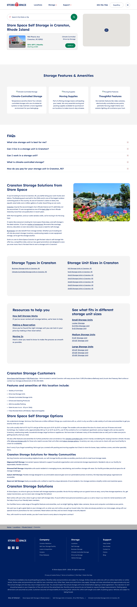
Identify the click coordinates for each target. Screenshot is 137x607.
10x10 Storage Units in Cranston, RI (80, 275)
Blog (104, 555)
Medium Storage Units (83, 334)
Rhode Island (27, 527)
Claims (105, 552)
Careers (42, 552)
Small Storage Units (82, 319)
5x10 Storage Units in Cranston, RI (80, 272)
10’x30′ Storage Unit (80, 355)
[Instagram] (13, 548)
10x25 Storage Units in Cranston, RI (80, 285)
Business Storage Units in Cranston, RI (26, 268)
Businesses (11, 231)
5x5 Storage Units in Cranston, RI (80, 268)
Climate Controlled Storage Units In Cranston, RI (103, 598)
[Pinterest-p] (17, 548)
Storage (51, 5)
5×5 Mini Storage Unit (80, 326)
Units (70, 45)
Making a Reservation (24, 325)
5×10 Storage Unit (79, 328)
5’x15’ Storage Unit (79, 338)
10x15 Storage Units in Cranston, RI (80, 278)
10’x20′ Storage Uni (80, 353)
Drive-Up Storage (76, 555)
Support (66, 5)
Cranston (10, 207)
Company (44, 539)
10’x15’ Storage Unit (80, 350)
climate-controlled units (74, 439)
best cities (45, 209)
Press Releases (44, 555)
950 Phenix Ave (32, 378)
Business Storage (76, 549)
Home (9, 527)
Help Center (107, 543)
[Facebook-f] (9, 548)
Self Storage (75, 546)
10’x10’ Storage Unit (80, 341)
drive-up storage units (19, 441)
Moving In (18, 336)
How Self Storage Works (25, 316)
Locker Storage (78, 323)
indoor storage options (71, 441)
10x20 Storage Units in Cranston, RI (80, 282)
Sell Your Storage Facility (48, 546)
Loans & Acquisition (46, 549)
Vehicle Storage (76, 558)
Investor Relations (45, 543)
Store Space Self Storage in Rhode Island (36, 598)
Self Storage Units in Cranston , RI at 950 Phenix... (69, 598)
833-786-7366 (102, 5)
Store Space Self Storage (16, 378)
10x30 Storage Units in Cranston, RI (80, 289)
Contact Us (106, 549)
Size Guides (106, 546)
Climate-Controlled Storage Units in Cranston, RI (29, 272)
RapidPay (116, 5)
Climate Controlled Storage (80, 552)
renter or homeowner (35, 224)
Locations (38, 5)
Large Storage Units (82, 346)
